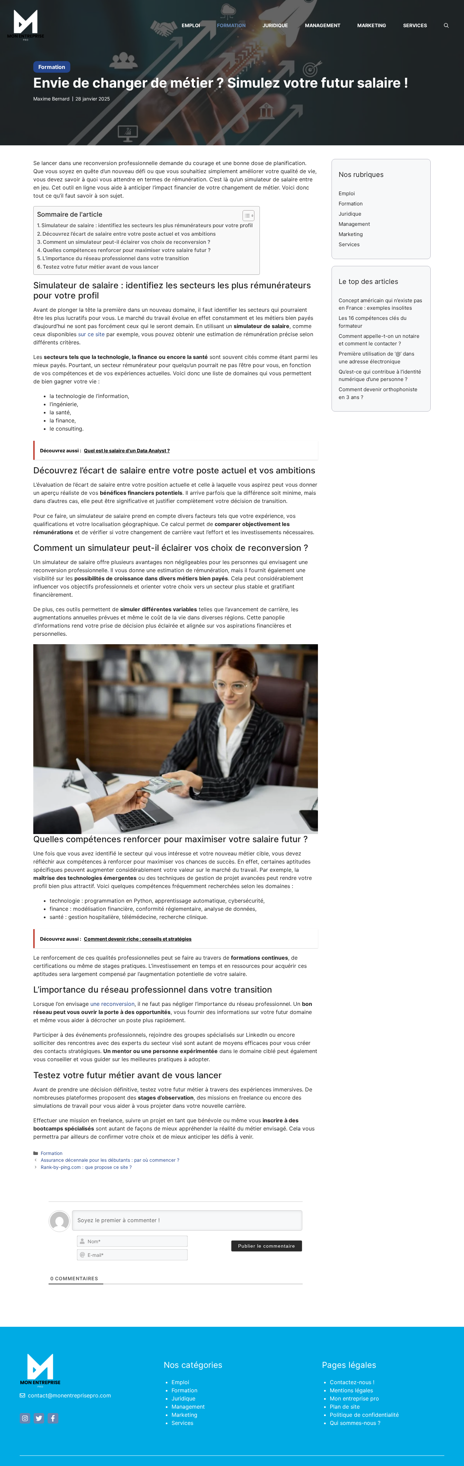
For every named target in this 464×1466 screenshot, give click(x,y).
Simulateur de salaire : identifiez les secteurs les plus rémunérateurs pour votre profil (147, 225)
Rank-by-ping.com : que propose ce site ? (86, 1167)
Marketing (371, 25)
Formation (231, 25)
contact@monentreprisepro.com (69, 1395)
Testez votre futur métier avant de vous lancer (101, 267)
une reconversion (112, 1003)
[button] (446, 25)
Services (415, 25)
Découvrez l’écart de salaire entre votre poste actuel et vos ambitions (129, 234)
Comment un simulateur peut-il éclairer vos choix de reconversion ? (126, 242)
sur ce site (91, 334)
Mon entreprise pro (354, 1398)
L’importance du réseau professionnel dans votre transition (115, 258)
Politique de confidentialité (364, 1414)
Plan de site (345, 1406)
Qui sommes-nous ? (355, 1422)
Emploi (191, 25)
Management (322, 25)
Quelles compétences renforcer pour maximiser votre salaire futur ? (127, 250)
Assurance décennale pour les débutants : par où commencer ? (110, 1160)
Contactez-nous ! (352, 1382)
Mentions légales (351, 1390)
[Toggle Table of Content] (245, 215)
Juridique (275, 25)
